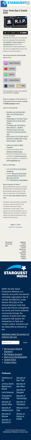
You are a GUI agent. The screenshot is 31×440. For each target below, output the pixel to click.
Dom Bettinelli (7, 42)
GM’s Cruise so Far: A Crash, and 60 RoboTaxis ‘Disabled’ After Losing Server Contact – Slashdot (17, 139)
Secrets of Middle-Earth (7, 409)
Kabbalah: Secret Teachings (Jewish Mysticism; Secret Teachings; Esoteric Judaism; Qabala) (22, 250)
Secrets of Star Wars (20, 385)
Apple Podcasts (14, 63)
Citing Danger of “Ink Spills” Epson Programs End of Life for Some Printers (17, 121)
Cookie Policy (10, 360)
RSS (23, 86)
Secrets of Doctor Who (7, 403)
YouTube (12, 69)
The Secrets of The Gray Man (8, 244)
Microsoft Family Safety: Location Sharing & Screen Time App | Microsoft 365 (17, 176)
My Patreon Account (13, 354)
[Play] (5, 33)
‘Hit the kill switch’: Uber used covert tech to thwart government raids (16, 132)
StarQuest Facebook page (14, 152)
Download (12, 35)
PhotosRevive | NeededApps (19, 180)
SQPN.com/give (10, 103)
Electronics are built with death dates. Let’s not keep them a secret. (16, 114)
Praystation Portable (7, 397)
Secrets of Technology (15, 227)
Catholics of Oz (7, 379)
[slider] (24, 32)
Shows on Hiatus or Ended (20, 416)
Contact (22, 431)
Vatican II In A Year (22, 409)
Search (25, 342)
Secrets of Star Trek (20, 379)
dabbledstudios (7, 431)
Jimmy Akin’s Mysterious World (8, 386)
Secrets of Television (20, 403)
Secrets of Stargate (20, 391)
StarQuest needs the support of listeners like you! (15, 335)
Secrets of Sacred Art (6, 421)
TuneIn (11, 86)
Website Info (15, 431)
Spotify (11, 74)
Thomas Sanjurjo (17, 42)
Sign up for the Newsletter (15, 357)
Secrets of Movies (6, 415)
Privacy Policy (10, 362)
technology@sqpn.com (13, 160)
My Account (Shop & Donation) (13, 350)
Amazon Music (14, 80)
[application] (15, 33)
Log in (26, 431)
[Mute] (21, 33)
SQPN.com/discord (21, 156)
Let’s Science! (8, 392)
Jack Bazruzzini (8, 44)
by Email (10, 91)
